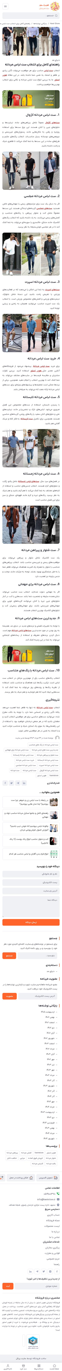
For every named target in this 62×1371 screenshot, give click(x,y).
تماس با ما (54, 1237)
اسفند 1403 (49, 1043)
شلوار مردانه (51, 1158)
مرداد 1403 (49, 1075)
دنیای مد (56, 60)
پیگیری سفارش (52, 1247)
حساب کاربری (53, 1214)
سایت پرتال (21, 1358)
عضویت (9, 996)
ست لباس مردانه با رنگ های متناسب (43, 745)
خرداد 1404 (49, 1107)
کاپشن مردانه (37, 1163)
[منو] (5, 6)
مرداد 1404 (49, 1133)
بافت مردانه (51, 1163)
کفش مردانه (26, 1152)
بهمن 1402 (49, 1017)
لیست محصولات (52, 1226)
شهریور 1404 (48, 1138)
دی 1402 (50, 1027)
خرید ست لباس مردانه (25, 760)
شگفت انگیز (12, 1158)
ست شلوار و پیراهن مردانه (47, 755)
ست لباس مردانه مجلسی (26, 765)
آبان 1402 (50, 1033)
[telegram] (37, 1271)
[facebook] (57, 1271)
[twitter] (43, 1271)
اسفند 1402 (49, 1022)
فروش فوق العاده (35, 1158)
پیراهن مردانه (12, 1152)
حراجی (22, 1158)
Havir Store (55, 23)
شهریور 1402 (49, 1038)
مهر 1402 (50, 1059)
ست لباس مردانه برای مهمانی (17, 750)
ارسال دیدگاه (31, 922)
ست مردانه (15, 770)
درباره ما (55, 1231)
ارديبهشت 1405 (47, 1012)
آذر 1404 (50, 1096)
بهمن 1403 (49, 1128)
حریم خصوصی (53, 1258)
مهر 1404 (50, 1101)
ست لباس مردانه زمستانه (23, 755)
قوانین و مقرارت (52, 1253)
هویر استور (41, 775)
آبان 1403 (50, 1054)
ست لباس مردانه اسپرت (48, 765)
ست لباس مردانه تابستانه (47, 760)
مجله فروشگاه (53, 1220)
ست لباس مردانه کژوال (49, 770)
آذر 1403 (50, 1080)
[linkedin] (30, 1271)
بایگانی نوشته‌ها (40, 23)
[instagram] (50, 1271)
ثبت (8, 1286)
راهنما (57, 1264)
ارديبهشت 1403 (47, 1112)
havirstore (54, 775)
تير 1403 (50, 1064)
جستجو (9, 955)
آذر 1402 (51, 1091)
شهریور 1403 (48, 1085)
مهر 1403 (50, 1070)
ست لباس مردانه (29, 770)
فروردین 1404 (48, 1122)
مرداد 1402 (50, 1048)
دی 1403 (50, 1117)
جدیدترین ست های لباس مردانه (45, 750)
